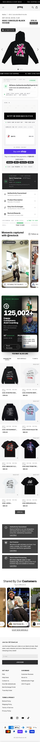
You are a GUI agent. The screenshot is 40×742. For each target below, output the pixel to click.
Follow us (34, 234)
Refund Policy (6, 701)
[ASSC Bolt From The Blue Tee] (30, 449)
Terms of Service (7, 707)
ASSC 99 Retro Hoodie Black (10, 393)
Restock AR (22, 737)
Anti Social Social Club (11, 18)
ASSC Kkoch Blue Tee (30, 429)
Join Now (20, 662)
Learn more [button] (19, 159)
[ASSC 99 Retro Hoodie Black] (10, 375)
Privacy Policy (6, 711)
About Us (24, 677)
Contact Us (5, 681)
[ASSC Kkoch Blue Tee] (30, 412)
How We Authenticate (9, 684)
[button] (20, 181)
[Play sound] (21, 242)
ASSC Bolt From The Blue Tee (29, 466)
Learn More (13, 535)
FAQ (3, 674)
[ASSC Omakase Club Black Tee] (10, 449)
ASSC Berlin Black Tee (29, 503)
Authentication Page (27, 681)
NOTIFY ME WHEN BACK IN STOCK (20, 116)
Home (4, 14)
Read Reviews (9, 347)
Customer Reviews (27, 674)
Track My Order (7, 690)
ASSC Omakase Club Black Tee (9, 466)
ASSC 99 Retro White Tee (29, 393)
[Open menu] (3, 7)
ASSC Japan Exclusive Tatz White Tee (9, 503)
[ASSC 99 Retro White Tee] (30, 375)
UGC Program (25, 684)
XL (32, 108)
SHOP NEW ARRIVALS (20, 630)
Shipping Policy (7, 704)
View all (20, 512)
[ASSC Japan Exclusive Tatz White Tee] (10, 485)
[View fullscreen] (26, 242)
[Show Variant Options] (17, 384)
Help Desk (5, 677)
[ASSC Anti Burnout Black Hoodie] (10, 412)
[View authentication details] (34, 87)
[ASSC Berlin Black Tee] (30, 485)
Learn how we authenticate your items (20, 88)
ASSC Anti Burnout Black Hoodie (9, 430)
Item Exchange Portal (8, 687)
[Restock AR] (20, 7)
